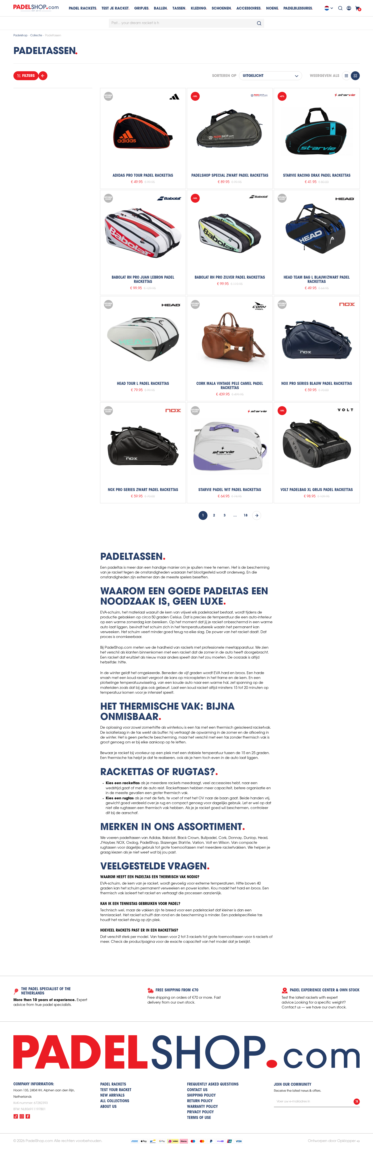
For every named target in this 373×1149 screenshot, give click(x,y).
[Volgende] (256, 515)
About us (108, 1107)
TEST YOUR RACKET (115, 1090)
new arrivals (112, 1095)
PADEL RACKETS (113, 1084)
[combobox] (186, 23)
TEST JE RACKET (115, 8)
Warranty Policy (202, 1107)
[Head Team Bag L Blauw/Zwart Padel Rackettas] (316, 233)
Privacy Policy (200, 1112)
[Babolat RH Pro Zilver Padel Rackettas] (230, 233)
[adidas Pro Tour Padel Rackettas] (143, 131)
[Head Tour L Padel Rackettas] (143, 339)
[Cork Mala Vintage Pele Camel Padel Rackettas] (230, 339)
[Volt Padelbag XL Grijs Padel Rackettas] (316, 445)
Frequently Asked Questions (213, 1084)
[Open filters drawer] (42, 75)
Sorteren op (224, 75)
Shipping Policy (201, 1095)
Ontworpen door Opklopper (332, 1141)
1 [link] (203, 515)
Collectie (36, 35)
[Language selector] (329, 8)
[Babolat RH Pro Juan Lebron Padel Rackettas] (143, 233)
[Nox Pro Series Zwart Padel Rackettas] (143, 445)
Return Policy (200, 1101)
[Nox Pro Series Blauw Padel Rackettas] (316, 339)
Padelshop (20, 35)
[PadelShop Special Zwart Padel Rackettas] (230, 131)
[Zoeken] (340, 8)
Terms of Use (199, 1118)
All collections (114, 1101)
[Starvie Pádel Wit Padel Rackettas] (230, 445)
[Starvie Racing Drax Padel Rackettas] (316, 131)
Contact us (197, 1090)
